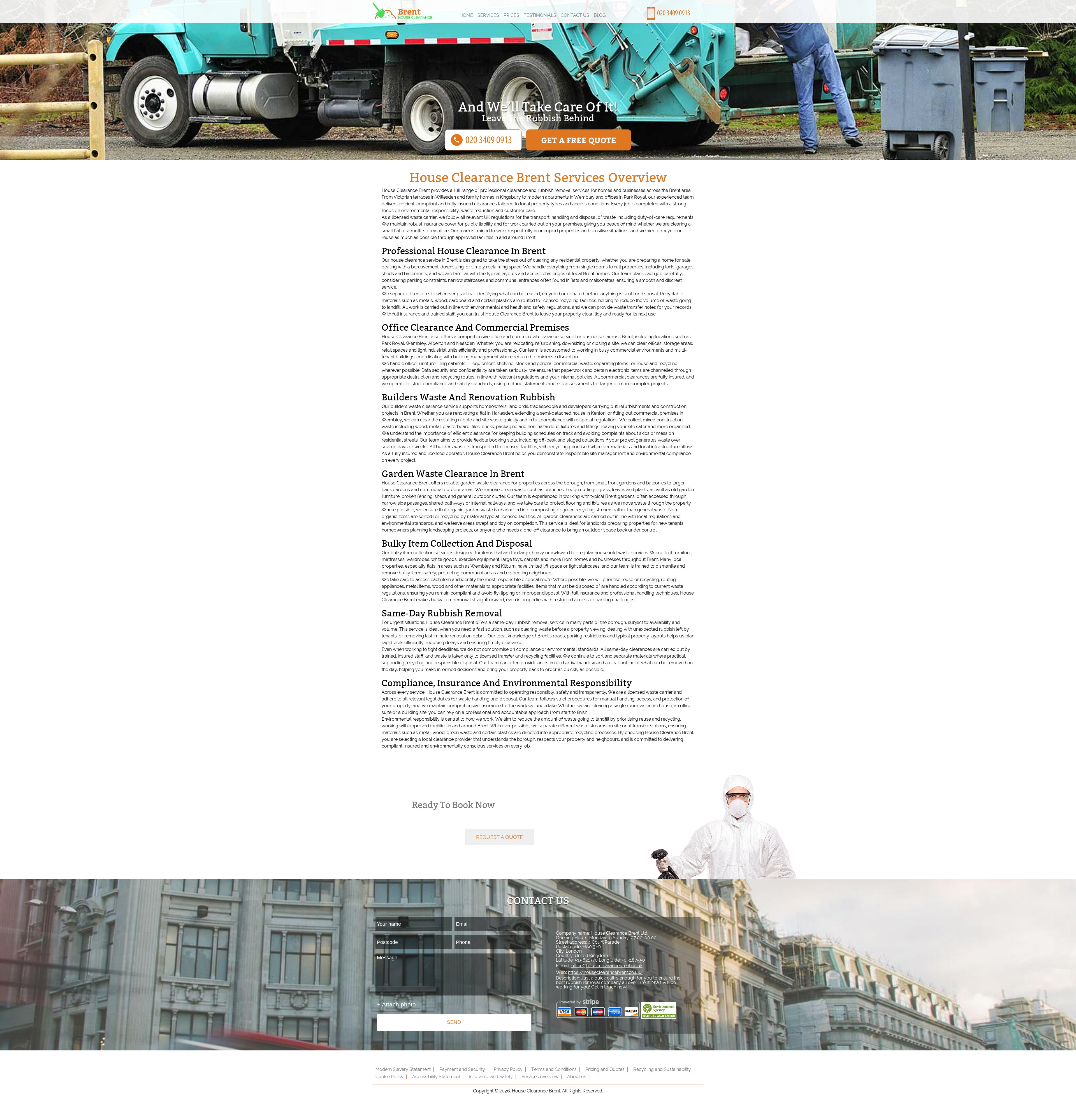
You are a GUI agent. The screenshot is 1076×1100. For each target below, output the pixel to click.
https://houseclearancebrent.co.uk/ (605, 972)
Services (488, 15)
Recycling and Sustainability (662, 1069)
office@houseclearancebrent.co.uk (607, 965)
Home (466, 15)
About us (576, 1076)
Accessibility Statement (436, 1076)
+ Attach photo (396, 1004)
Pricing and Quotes (605, 1069)
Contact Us (575, 15)
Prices (511, 15)
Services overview (539, 1076)
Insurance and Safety (491, 1076)
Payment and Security (462, 1069)
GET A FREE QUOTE (578, 139)
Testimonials (540, 15)
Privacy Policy (508, 1069)
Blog (600, 15)
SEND (454, 1022)
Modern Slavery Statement (403, 1069)
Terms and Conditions (554, 1069)
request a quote (499, 837)
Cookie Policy (389, 1076)
